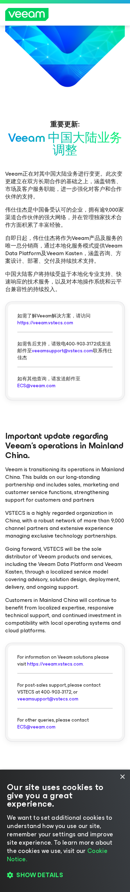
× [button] (122, 777)
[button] (65, 875)
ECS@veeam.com (36, 386)
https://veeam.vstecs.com (45, 323)
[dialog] (65, 831)
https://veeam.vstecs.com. (55, 664)
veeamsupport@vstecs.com (62, 351)
